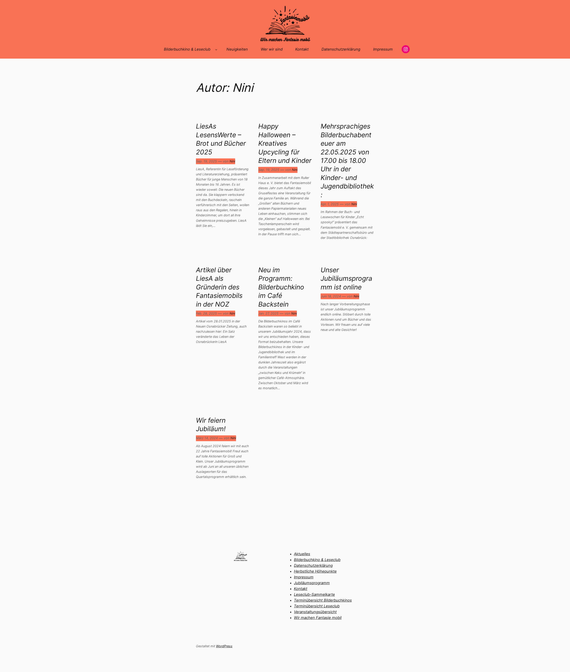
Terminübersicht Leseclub (317, 606)
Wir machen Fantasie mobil (318, 617)
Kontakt (300, 588)
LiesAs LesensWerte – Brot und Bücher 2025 (221, 139)
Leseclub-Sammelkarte (314, 594)
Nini (232, 161)
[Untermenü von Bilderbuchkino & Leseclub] (216, 49)
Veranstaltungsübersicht (315, 612)
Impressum (304, 577)
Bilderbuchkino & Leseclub (317, 559)
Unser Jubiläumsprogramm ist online (346, 278)
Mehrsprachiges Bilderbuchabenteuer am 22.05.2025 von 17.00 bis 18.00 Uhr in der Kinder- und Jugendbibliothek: (347, 160)
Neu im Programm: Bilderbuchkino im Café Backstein (281, 287)
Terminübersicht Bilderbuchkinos (323, 600)
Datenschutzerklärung (313, 565)
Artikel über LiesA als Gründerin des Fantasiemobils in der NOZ (219, 287)
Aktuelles (302, 554)
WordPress (224, 646)
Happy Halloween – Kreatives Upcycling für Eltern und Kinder (284, 143)
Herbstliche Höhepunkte (315, 571)
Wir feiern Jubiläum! (211, 424)
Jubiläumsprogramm (312, 583)
